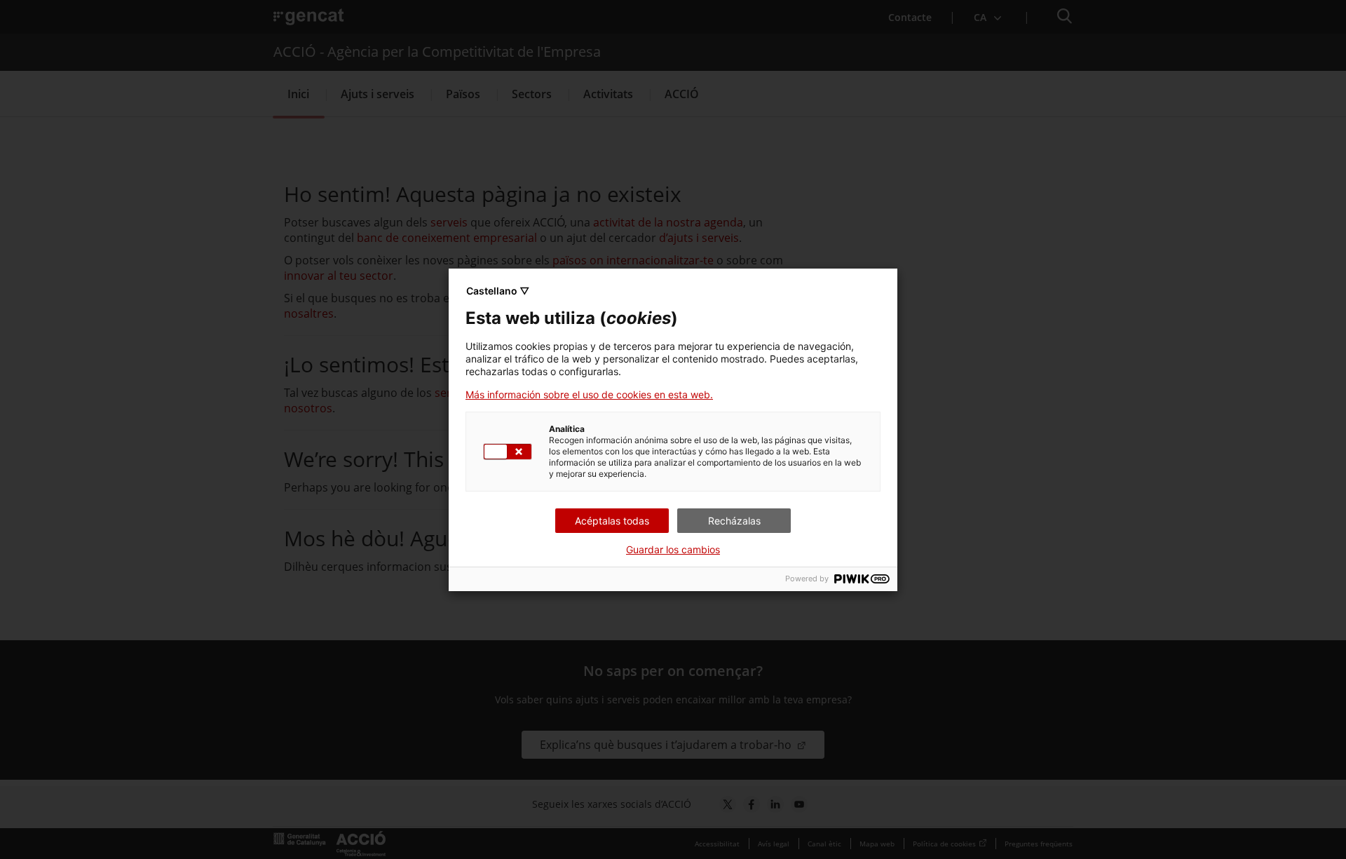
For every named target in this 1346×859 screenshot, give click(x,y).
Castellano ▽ (497, 291)
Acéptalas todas (612, 521)
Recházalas (734, 521)
